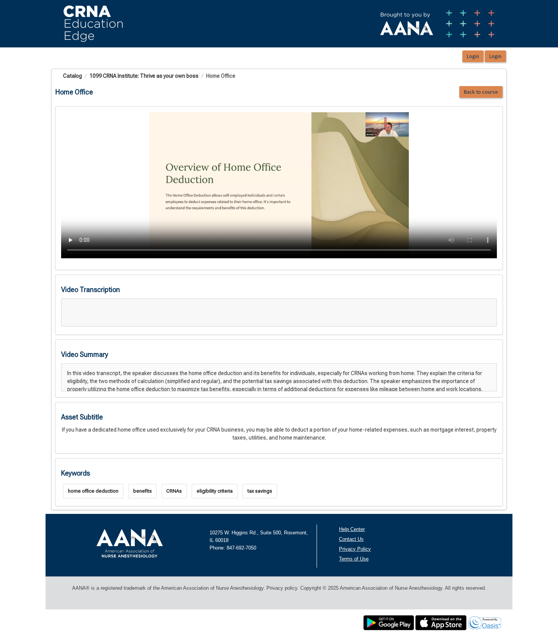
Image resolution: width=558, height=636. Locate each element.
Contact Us (351, 539)
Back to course (481, 91)
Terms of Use (354, 559)
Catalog (72, 76)
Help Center (352, 529)
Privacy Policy (355, 549)
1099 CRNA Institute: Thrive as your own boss (144, 76)
